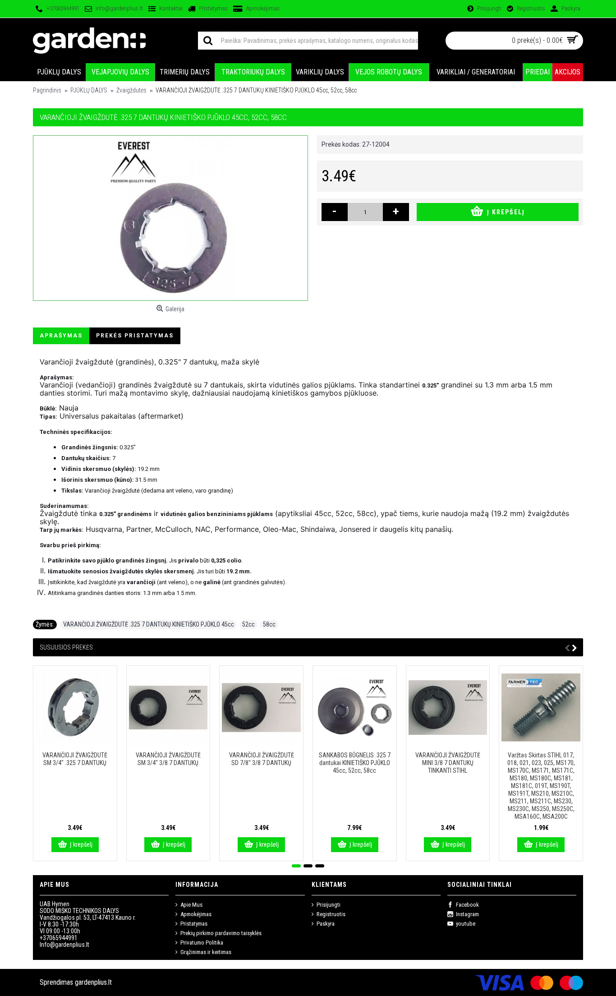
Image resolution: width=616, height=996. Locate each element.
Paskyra (326, 923)
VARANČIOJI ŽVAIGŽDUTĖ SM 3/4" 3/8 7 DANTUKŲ (168, 759)
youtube (465, 923)
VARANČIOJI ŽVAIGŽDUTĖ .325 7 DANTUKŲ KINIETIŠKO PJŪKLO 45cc (148, 624)
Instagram (467, 914)
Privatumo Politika (201, 942)
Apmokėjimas (195, 914)
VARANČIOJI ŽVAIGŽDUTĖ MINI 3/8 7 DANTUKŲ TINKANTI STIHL (447, 763)
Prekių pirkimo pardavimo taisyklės (221, 933)
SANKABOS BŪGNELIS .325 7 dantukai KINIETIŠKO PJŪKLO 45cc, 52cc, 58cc (355, 763)
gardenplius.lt (93, 982)
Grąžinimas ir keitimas (205, 952)
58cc (269, 624)
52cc (248, 624)
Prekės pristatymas (135, 335)
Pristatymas (193, 923)
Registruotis (331, 914)
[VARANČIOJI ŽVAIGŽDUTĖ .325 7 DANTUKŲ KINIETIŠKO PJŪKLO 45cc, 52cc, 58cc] (170, 218)
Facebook (467, 904)
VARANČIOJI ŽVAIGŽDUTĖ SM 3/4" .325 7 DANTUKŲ (74, 759)
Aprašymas (61, 335)
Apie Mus (191, 904)
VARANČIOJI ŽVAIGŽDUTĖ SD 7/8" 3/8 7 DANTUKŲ (261, 759)
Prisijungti (328, 904)
